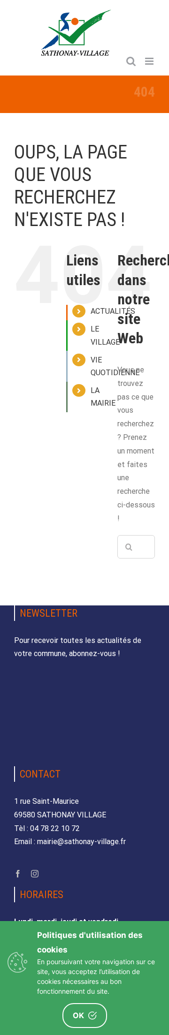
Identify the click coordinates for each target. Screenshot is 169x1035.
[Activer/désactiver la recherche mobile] (131, 61)
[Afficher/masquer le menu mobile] (150, 61)
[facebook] (18, 873)
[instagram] (34, 873)
